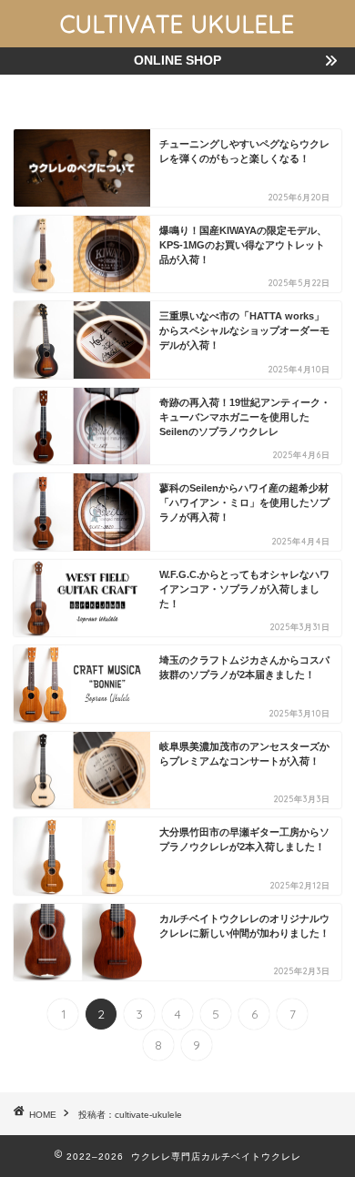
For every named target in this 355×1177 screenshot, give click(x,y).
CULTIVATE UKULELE (177, 23)
